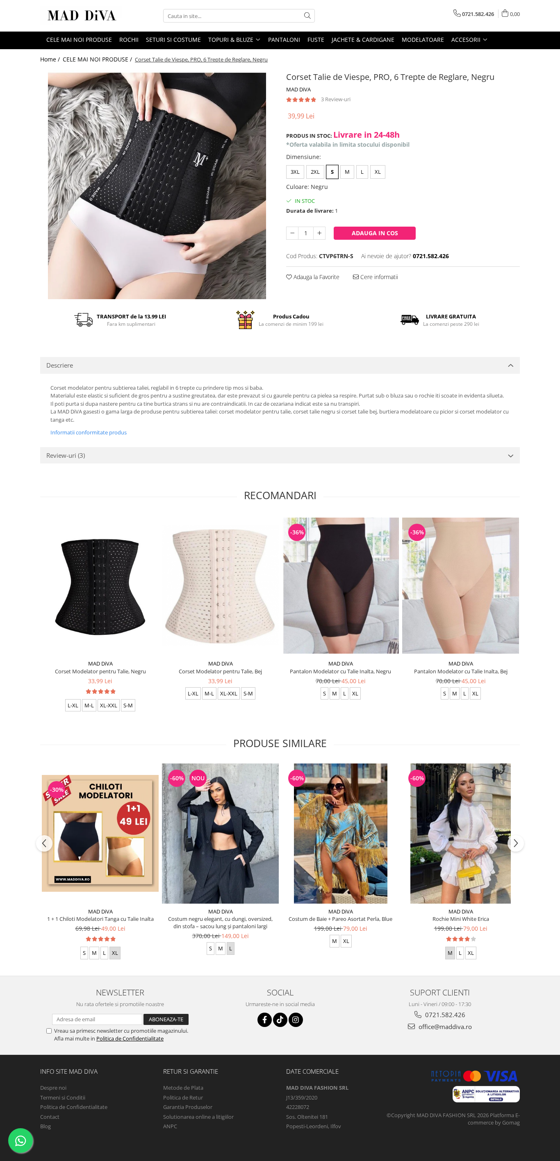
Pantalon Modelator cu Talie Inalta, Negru (340, 671)
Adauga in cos (375, 233)
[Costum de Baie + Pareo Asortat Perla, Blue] (340, 833)
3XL (295, 171)
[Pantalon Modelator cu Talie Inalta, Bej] (460, 585)
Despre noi (53, 1087)
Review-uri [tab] (65, 455)
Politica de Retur (183, 1097)
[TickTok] (280, 1020)
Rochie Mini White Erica (461, 918)
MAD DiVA (298, 89)
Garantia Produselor (187, 1107)
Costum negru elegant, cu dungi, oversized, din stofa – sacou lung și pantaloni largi (220, 922)
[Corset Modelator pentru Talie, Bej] (220, 585)
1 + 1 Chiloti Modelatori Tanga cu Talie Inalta (100, 918)
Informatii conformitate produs (88, 432)
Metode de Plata (183, 1087)
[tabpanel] (157, 184)
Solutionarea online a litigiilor (198, 1116)
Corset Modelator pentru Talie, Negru (100, 671)
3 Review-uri (336, 99)
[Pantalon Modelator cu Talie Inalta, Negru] (340, 586)
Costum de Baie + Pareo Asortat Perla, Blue (340, 918)
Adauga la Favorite (315, 277)
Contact (49, 1116)
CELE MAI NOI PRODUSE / (98, 59)
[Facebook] (264, 1020)
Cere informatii (378, 277)
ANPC (170, 1126)
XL (378, 171)
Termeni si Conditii (62, 1097)
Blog (45, 1126)
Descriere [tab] (59, 365)
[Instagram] (296, 1020)
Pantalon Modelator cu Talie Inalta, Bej (461, 671)
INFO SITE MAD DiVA (69, 1071)
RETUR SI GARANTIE (190, 1071)
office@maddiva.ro (444, 1026)
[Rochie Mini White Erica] (460, 833)
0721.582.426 (444, 1015)
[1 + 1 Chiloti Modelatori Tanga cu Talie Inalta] (100, 833)
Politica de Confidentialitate (130, 1038)
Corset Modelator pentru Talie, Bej (220, 671)
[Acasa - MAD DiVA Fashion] (81, 15)
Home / (50, 59)
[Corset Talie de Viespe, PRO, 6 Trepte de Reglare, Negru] (157, 184)
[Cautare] (307, 16)
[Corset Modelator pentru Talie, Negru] (100, 586)
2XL (315, 171)
